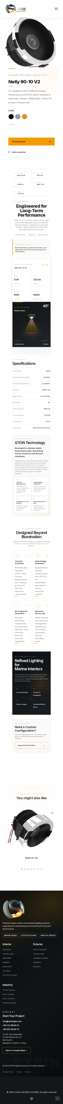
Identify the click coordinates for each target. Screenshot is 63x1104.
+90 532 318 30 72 (11, 1029)
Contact (27, 1072)
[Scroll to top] (57, 1098)
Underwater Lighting (40, 958)
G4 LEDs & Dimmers (10, 975)
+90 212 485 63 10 (11, 1025)
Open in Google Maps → (17, 1050)
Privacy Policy (8, 1072)
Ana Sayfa (13, 75)
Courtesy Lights (8, 954)
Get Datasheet (18, 142)
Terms (19, 1072)
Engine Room (7, 966)
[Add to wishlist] (52, 813)
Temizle (11, 124)
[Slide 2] (25, 869)
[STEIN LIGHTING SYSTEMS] (15, 8)
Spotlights (6, 962)
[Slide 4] (31, 869)
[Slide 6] (38, 869)
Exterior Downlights (40, 949)
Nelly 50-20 (31, 858)
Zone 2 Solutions (9, 998)
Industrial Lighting (9, 1003)
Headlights (37, 962)
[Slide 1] (21, 869)
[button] (56, 8)
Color (11, 110)
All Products (25, 75)
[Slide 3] (28, 869)
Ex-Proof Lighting (9, 990)
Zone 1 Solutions (8, 994)
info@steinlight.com (12, 1021)
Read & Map (7, 958)
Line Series (6, 971)
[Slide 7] (41, 869)
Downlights (7, 949)
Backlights (37, 966)
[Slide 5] (34, 869)
